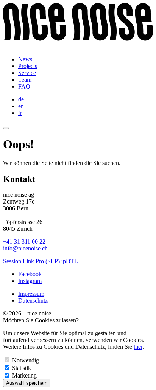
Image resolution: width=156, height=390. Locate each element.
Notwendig (25, 360)
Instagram (30, 281)
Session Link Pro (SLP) (31, 261)
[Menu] (6, 128)
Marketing (24, 375)
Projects (27, 66)
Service (27, 73)
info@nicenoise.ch (25, 248)
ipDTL (69, 261)
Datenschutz (33, 300)
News (25, 59)
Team (24, 79)
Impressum (31, 294)
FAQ (24, 86)
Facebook (30, 274)
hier (138, 346)
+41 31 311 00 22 (24, 241)
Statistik (21, 368)
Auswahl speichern (26, 383)
